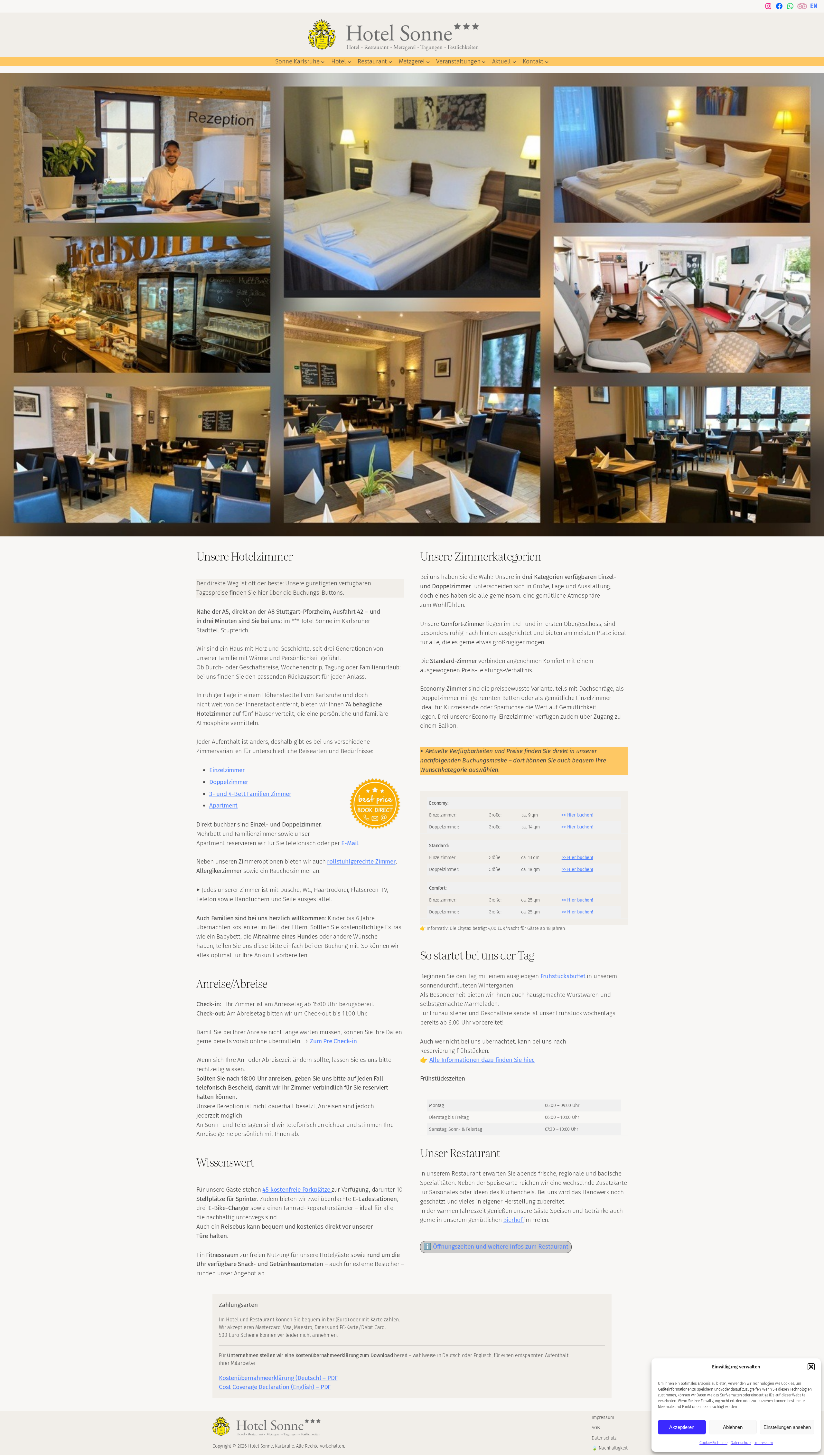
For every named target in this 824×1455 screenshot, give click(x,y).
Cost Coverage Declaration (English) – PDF (275, 1387)
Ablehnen (733, 1427)
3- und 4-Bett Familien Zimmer (250, 794)
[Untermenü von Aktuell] (514, 61)
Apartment (223, 805)
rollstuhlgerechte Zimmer (361, 861)
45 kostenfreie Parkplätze (297, 1189)
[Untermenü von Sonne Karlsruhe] (323, 61)
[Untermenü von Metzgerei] (428, 61)
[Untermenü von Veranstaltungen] (484, 61)
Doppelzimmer (228, 782)
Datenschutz (741, 1443)
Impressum (763, 1443)
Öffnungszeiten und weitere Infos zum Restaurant (500, 1246)
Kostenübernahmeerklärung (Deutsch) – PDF (278, 1378)
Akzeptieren (681, 1427)
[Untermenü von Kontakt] (547, 61)
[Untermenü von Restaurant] (390, 61)
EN (814, 6)
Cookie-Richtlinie (713, 1443)
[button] (811, 1367)
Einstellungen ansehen (787, 1427)
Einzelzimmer (227, 770)
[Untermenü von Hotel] (349, 61)
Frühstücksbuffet (562, 976)
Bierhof (513, 1220)
